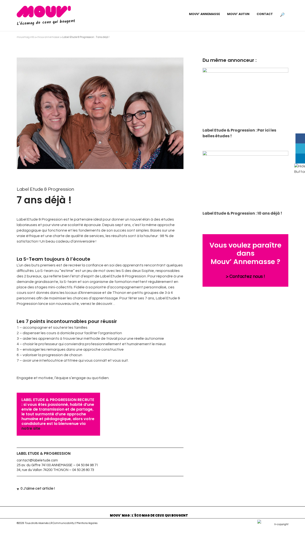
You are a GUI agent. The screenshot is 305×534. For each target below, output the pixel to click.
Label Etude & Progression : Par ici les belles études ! (239, 133)
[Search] (282, 14)
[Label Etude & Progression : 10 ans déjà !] (245, 179)
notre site (30, 428)
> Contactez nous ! (245, 276)
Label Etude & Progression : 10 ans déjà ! (242, 213)
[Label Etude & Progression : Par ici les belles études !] (245, 96)
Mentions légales (86, 523)
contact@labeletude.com (37, 460)
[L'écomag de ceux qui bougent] (44, 11)
